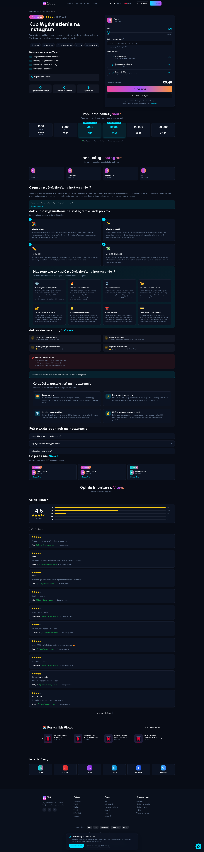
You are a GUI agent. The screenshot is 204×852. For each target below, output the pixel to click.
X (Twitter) (77, 813)
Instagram (45, 11)
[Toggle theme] (110, 3)
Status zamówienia (111, 807)
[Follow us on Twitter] (49, 810)
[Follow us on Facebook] (55, 810)
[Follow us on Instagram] (44, 810)
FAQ (88, 3)
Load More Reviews (104, 713)
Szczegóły (154, 103)
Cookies (138, 810)
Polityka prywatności (143, 804)
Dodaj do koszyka (141, 96)
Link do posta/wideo (114, 39)
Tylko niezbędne (92, 846)
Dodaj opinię (39, 529)
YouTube (76, 807)
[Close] (134, 836)
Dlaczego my (80, 3)
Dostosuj (106, 846)
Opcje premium (112, 51)
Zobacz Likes (36, 206)
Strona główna (34, 11)
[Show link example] (123, 39)
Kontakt (95, 3)
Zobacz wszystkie (150, 727)
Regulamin (139, 801)
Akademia (108, 816)
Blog (106, 813)
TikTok (76, 804)
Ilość (108, 29)
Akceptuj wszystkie (76, 846)
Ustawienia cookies (142, 813)
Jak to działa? (109, 804)
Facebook (77, 816)
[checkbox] (109, 57)
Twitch (76, 810)
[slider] (108, 32)
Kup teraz (141, 89)
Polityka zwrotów (141, 807)
